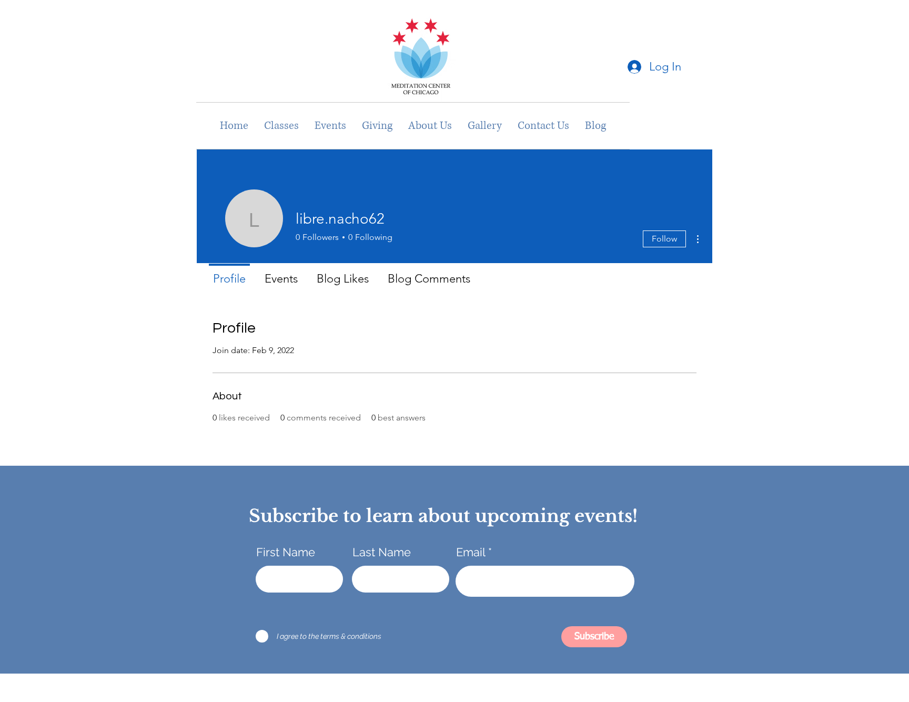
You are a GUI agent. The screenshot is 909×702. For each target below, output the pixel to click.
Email (470, 552)
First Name (285, 552)
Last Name (381, 552)
